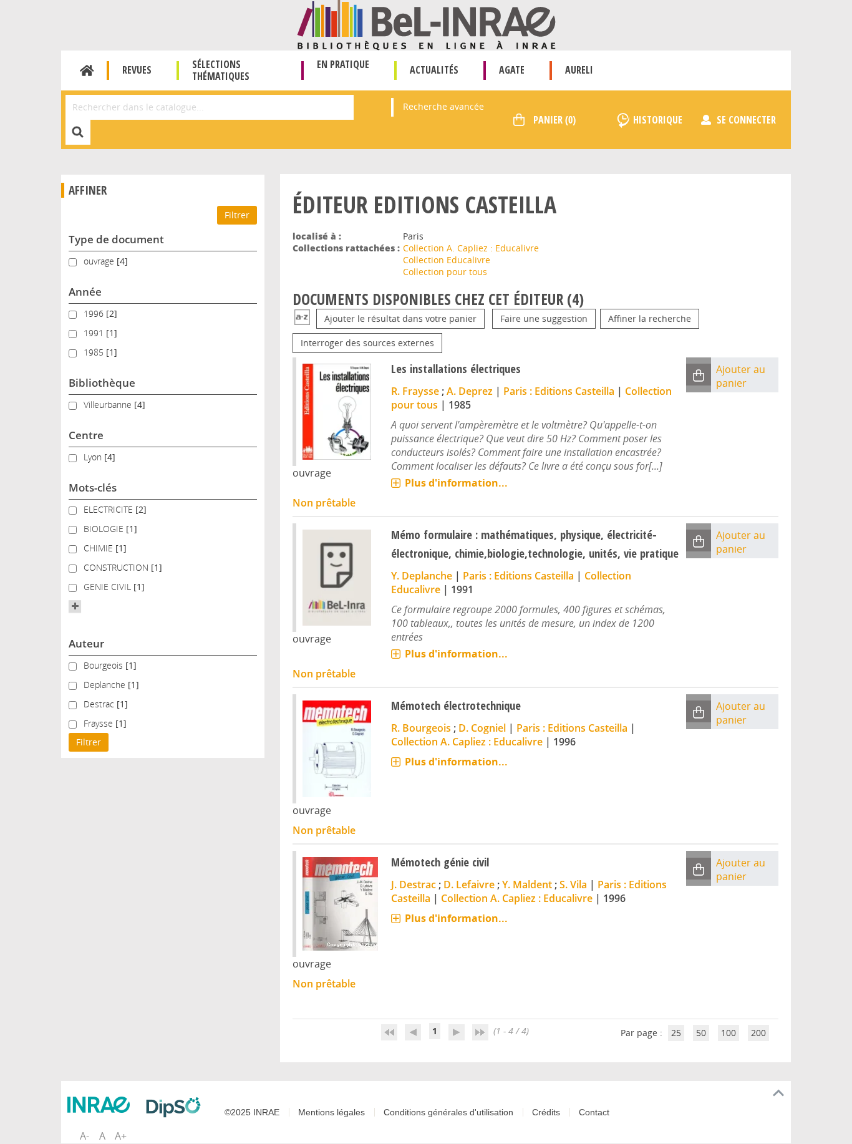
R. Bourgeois (421, 728)
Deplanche (106, 685)
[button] (75, 606)
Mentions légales (331, 1112)
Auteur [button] (86, 643)
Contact (594, 1112)
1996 (95, 313)
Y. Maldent (527, 884)
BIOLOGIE (105, 529)
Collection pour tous (445, 272)
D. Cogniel (482, 728)
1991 (95, 333)
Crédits (546, 1112)
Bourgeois (104, 665)
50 (701, 1033)
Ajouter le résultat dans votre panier (400, 318)
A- (84, 1136)
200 (758, 1033)
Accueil (87, 70)
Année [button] (85, 291)
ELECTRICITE (109, 509)
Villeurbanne (109, 404)
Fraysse (99, 723)
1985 (95, 352)
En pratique (343, 64)
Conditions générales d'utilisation (448, 1112)
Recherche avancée (443, 106)
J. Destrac (413, 884)
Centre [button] (86, 435)
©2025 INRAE (252, 1112)
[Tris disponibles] (302, 318)
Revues (137, 70)
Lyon (94, 457)
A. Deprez (470, 391)
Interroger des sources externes (367, 343)
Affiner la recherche (649, 318)
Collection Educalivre (446, 260)
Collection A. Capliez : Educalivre (471, 248)
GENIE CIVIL (108, 587)
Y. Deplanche (421, 576)
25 (676, 1033)
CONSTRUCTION (117, 567)
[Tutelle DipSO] (176, 1107)
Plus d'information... (456, 483)
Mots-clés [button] (93, 487)
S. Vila (573, 884)
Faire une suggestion (544, 318)
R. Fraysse (415, 391)
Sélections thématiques (220, 70)
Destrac (100, 704)
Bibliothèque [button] (102, 383)
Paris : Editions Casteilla (558, 391)
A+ (121, 1136)
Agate (512, 70)
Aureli (579, 70)
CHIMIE (99, 548)
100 (728, 1033)
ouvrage (100, 261)
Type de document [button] (116, 239)
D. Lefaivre (469, 884)
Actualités (434, 70)
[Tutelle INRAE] (101, 1105)
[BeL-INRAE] (426, 24)
